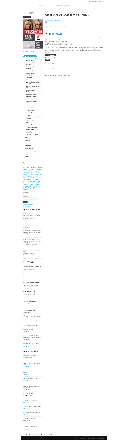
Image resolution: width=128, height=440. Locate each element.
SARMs (26, 153)
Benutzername (26, 192)
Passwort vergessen (28, 204)
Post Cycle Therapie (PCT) (31, 134)
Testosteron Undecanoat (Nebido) (32, 121)
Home (54, 12)
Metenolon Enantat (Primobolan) (30, 76)
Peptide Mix (27, 140)
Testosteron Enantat (31, 96)
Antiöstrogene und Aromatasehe (32, 266)
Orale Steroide (28, 132)
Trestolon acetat (30, 129)
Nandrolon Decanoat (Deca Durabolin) (32, 83)
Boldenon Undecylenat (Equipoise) (31, 63)
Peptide (26, 137)
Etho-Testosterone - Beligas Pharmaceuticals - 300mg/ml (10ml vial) (32, 174)
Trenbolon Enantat (30, 110)
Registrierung (26, 206)
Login (90, 1)
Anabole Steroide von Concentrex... (29, 311)
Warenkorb (77, 438)
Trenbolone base (30, 112)
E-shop (58, 12)
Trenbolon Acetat (30, 108)
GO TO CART (27, 17)
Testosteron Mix (30, 99)
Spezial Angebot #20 (28, 329)
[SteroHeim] (29, 6)
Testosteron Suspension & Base (32, 104)
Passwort (25, 196)
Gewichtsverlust (29, 143)
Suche (93, 1)
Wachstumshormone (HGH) (31, 151)
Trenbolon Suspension (31, 127)
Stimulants (27, 156)
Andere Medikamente (30, 159)
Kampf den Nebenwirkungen (31, 282)
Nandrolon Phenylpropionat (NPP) (32, 87)
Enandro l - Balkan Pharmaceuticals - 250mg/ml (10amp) (31, 215)
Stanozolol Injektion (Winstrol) (30, 91)
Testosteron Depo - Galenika (30, 400)
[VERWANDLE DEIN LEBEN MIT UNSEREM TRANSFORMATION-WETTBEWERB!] (33, 48)
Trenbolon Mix (29, 124)
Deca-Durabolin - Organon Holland (31, 412)
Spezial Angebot (29, 148)
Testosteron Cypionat (31, 94)
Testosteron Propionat (31, 101)
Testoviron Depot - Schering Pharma (32, 406)
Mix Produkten (29, 79)
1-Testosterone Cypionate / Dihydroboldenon (32, 59)
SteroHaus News (84, 438)
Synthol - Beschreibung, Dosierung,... (29, 302)
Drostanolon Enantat (31, 71)
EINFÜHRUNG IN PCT (29, 292)
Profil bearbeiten (100, 438)
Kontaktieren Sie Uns (99, 1)
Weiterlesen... (51, 55)
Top (103, 434)
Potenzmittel (28, 145)
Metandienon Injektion (31, 73)
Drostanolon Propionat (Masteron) (31, 67)
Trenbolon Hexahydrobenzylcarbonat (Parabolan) (32, 117)
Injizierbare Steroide (30, 56)
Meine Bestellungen (92, 438)
